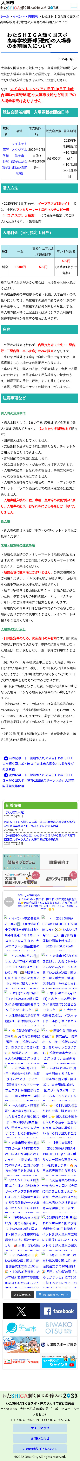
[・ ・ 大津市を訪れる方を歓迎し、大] (59, 971)
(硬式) (6, 167)
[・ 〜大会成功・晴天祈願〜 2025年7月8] (22, 1120)
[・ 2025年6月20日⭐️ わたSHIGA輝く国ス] (22, 1270)
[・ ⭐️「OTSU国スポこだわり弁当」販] (59, 1120)
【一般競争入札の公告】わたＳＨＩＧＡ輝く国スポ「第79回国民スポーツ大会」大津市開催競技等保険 (39, 837)
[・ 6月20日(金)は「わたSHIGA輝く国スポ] (59, 1270)
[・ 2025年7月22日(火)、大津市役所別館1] (22, 971)
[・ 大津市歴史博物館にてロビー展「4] (22, 1158)
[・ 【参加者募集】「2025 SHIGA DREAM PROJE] (59, 1158)
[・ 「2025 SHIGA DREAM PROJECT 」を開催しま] (59, 933)
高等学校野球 (6, 155)
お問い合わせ (40, 1438)
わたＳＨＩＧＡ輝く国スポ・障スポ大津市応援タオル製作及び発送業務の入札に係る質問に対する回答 (39, 824)
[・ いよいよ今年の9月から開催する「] (59, 1083)
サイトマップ (40, 1428)
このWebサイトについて (40, 1448)
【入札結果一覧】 (15, 812)
